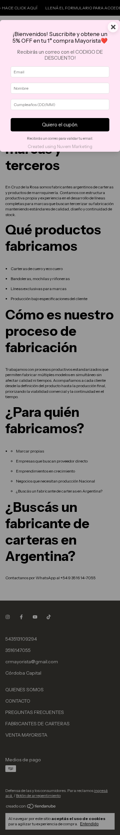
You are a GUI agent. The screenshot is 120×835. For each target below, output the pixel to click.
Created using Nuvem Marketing (60, 146)
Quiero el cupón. (60, 125)
